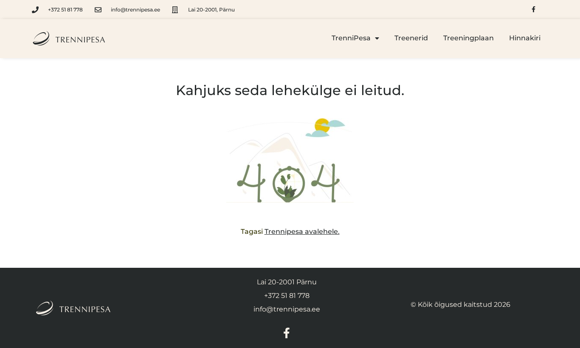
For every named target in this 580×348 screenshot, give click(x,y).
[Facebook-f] (533, 9)
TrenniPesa (351, 38)
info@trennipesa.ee (286, 309)
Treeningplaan (468, 38)
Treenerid (411, 38)
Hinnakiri (525, 38)
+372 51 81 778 (287, 296)
